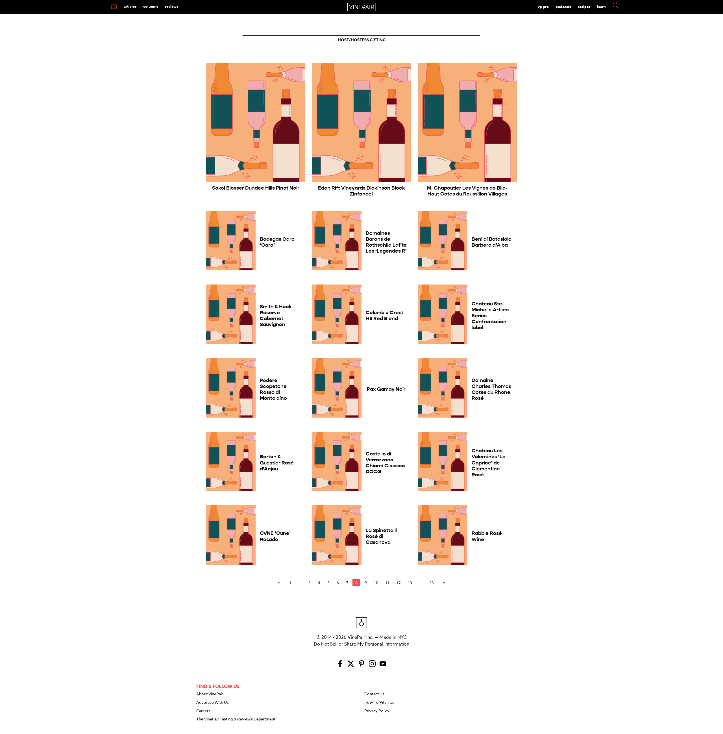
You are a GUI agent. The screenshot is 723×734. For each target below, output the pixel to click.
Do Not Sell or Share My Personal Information (361, 644)
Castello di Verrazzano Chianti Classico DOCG (385, 463)
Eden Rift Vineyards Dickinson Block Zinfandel (361, 191)
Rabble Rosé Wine (487, 536)
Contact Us (374, 694)
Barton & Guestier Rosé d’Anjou (277, 463)
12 (399, 582)
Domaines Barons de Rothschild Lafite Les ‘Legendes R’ (386, 242)
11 (387, 582)
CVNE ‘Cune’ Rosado (275, 536)
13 (410, 582)
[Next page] (443, 583)
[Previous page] (280, 583)
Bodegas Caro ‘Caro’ (277, 242)
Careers (203, 711)
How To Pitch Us (379, 702)
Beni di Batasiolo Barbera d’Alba (491, 242)
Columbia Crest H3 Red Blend (384, 316)
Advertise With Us (212, 702)
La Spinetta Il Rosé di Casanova (381, 536)
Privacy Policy (376, 711)
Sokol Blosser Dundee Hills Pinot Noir (255, 188)
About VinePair (209, 694)
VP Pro (543, 6)
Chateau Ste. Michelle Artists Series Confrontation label (490, 316)
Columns (150, 6)
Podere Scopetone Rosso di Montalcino (273, 389)
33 (431, 582)
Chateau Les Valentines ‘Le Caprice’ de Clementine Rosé (489, 462)
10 (376, 582)
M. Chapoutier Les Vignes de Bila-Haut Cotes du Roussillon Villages (467, 191)
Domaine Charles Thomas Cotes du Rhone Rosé (491, 389)
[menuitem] (114, 7)
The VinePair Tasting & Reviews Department (235, 719)
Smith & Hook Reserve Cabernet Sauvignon (276, 315)
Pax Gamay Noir (386, 389)
